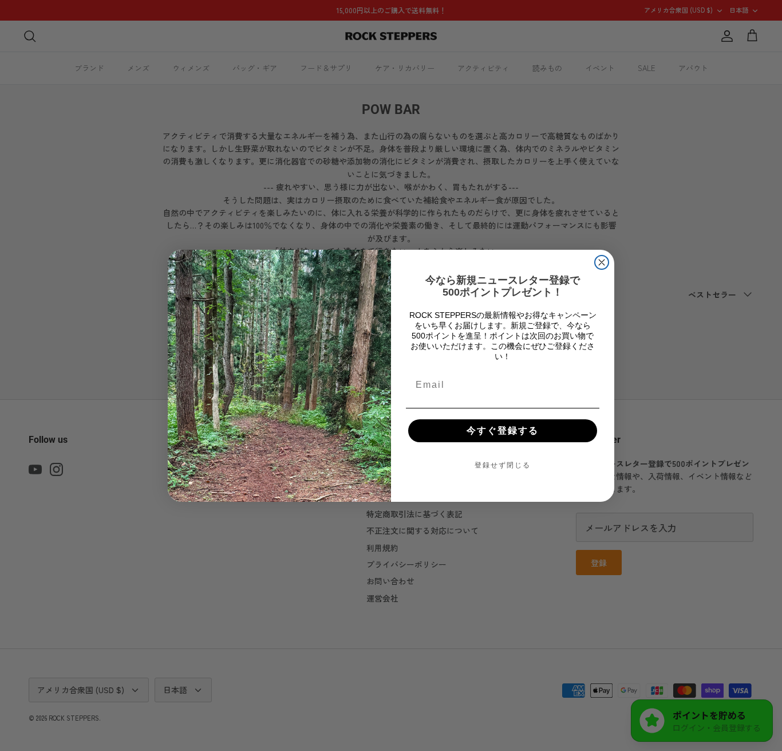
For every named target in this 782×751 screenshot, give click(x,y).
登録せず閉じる (503, 465)
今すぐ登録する (503, 430)
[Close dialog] (602, 262)
